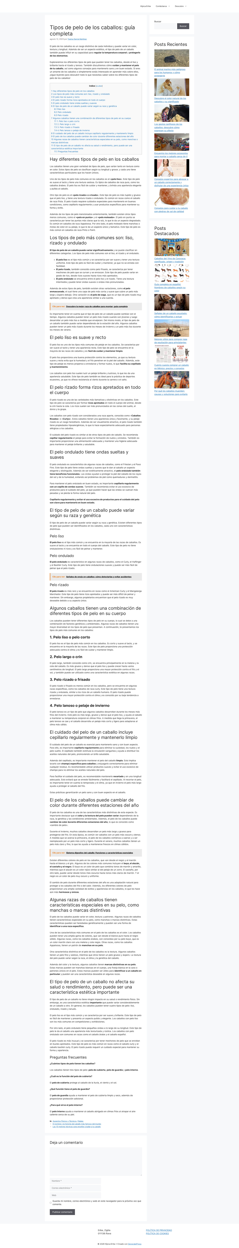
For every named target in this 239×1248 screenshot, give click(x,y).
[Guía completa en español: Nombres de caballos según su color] (171, 273)
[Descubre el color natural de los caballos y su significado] (171, 87)
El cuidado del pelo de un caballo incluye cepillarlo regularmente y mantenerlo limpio (92, 133)
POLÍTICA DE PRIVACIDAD (159, 1230)
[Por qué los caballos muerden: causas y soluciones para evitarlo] (171, 380)
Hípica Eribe (145, 6)
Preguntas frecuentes (66, 151)
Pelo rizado (61, 115)
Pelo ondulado (62, 112)
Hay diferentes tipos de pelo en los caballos (72, 91)
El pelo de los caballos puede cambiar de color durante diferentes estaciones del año (92, 136)
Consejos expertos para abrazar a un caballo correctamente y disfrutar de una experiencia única (171, 182)
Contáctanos (161, 6)
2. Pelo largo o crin (64, 124)
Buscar (157, 21)
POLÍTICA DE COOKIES (157, 1233)
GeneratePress (134, 1244)
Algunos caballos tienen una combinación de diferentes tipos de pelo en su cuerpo (91, 118)
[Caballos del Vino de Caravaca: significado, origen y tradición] (171, 248)
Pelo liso (59, 109)
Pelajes (80, 1121)
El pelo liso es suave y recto (65, 97)
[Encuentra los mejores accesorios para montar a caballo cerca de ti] (171, 142)
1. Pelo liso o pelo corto (66, 121)
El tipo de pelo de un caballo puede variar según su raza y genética (84, 106)
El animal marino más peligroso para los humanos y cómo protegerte (169, 72)
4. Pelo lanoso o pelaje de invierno (72, 130)
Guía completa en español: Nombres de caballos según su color (169, 287)
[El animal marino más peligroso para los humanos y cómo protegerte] (171, 58)
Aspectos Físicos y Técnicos (65, 1121)
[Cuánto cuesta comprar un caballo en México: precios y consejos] (171, 354)
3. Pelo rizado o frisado (67, 127)
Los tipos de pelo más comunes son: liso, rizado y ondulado (80, 94)
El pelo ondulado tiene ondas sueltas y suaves (74, 103)
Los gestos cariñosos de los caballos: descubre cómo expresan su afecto (168, 127)
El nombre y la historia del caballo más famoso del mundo (77, 1124)
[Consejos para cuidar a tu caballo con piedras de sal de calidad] (171, 197)
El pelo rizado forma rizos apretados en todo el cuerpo (78, 100)
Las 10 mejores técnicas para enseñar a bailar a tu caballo (77, 1127)
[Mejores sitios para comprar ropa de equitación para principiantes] (171, 328)
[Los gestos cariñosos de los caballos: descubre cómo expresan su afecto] (171, 113)
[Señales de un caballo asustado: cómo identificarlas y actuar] (171, 303)
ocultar (99, 86)
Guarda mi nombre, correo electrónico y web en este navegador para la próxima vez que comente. (97, 1203)
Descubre (179, 6)
